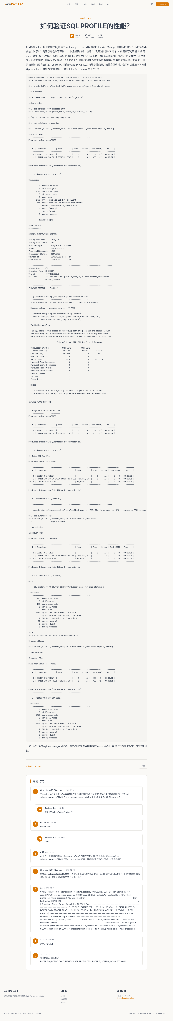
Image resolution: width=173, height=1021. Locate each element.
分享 (143, 766)
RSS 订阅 (64, 999)
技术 (101, 4)
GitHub (63, 1002)
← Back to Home (33, 766)
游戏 (93, 4)
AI (108, 4)
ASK (14, 4)
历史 (77, 4)
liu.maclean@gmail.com (126, 998)
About (63, 996)
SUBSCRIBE (162, 4)
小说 (85, 4)
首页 (68, 4)
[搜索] (152, 4)
